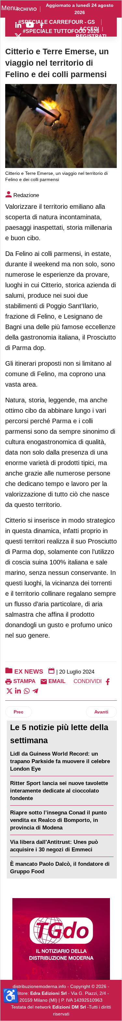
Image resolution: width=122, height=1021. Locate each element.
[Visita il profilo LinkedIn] (18, 25)
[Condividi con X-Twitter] (9, 690)
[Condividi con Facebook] (107, 681)
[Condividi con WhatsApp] (26, 690)
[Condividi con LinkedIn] (18, 690)
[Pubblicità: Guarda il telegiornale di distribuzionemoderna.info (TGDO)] (61, 939)
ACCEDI (89, 28)
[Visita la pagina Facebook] (42, 25)
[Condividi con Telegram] (35, 690)
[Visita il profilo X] (18, 37)
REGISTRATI (91, 36)
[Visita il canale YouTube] (30, 25)
